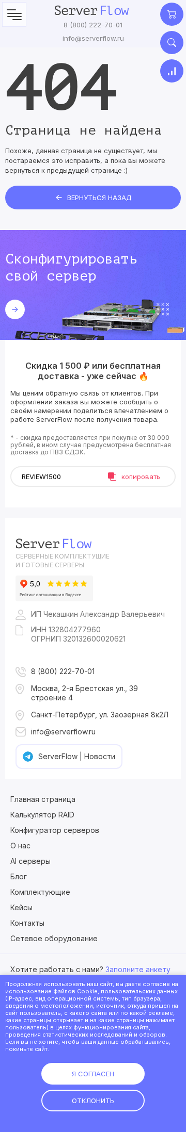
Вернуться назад (99, 197)
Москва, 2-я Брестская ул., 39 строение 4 (84, 693)
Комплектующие (40, 892)
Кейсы (21, 907)
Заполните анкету (138, 969)
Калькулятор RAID (42, 814)
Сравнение (171, 71)
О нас (20, 845)
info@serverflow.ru (93, 38)
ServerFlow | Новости (76, 756)
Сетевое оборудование (54, 938)
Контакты (27, 922)
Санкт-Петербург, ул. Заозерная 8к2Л (99, 714)
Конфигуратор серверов (54, 830)
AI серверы (30, 861)
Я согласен (93, 1074)
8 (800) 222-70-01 (93, 25)
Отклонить (93, 1100)
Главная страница (42, 799)
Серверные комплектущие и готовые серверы (63, 560)
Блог (18, 876)
